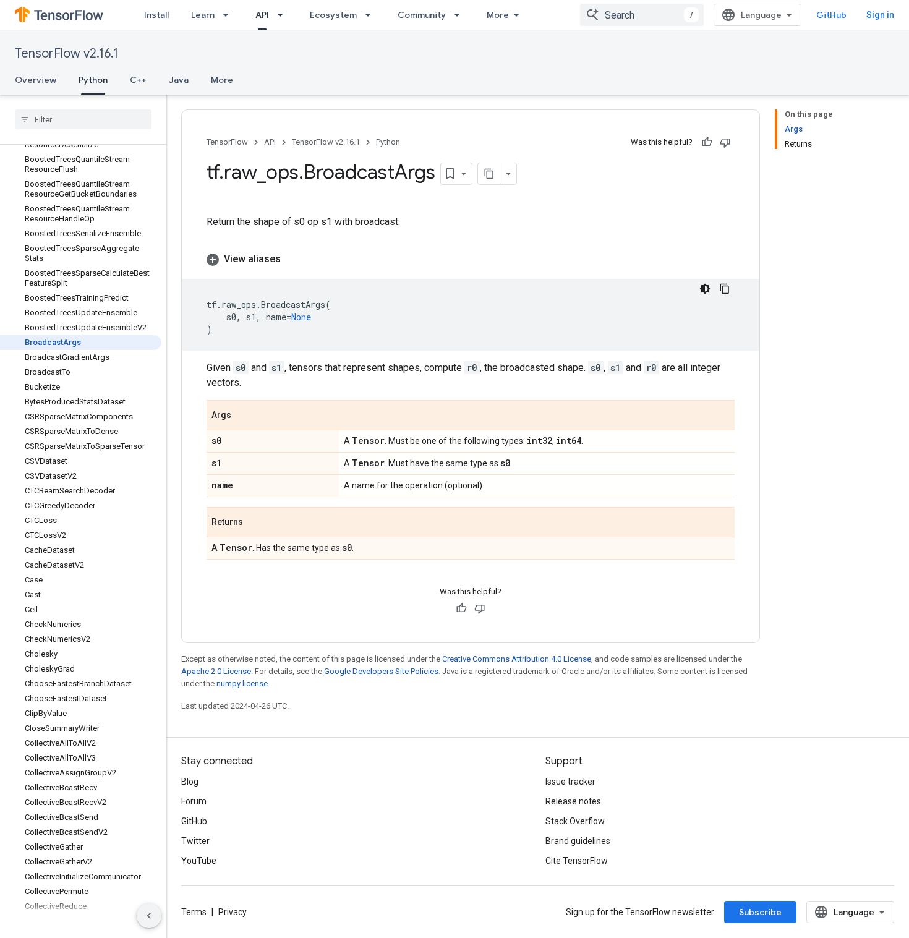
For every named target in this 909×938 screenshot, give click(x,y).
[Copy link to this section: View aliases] (293, 259)
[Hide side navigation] (149, 915)
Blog (189, 782)
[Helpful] (707, 142)
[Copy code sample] (725, 289)
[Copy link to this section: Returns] (255, 523)
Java (179, 79)
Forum (194, 801)
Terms (194, 912)
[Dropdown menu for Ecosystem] (371, 15)
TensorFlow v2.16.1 (66, 53)
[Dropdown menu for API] (284, 15)
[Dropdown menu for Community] (461, 15)
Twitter (195, 841)
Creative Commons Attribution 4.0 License (516, 658)
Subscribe (760, 912)
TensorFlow (227, 142)
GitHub (831, 14)
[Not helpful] (725, 142)
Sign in (880, 15)
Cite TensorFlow (576, 861)
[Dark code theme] (705, 289)
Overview (35, 79)
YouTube (198, 861)
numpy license (242, 683)
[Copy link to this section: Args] (243, 416)
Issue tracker (570, 782)
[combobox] (642, 15)
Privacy (232, 912)
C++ (138, 79)
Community (422, 14)
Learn (203, 14)
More (498, 14)
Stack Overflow (575, 821)
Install (156, 14)
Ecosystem (333, 14)
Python (93, 79)
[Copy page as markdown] (489, 173)
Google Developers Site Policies (381, 671)
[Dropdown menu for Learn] (229, 15)
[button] (471, 259)
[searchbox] (83, 119)
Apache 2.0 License (216, 671)
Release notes (573, 801)
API (262, 14)
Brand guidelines (577, 841)
